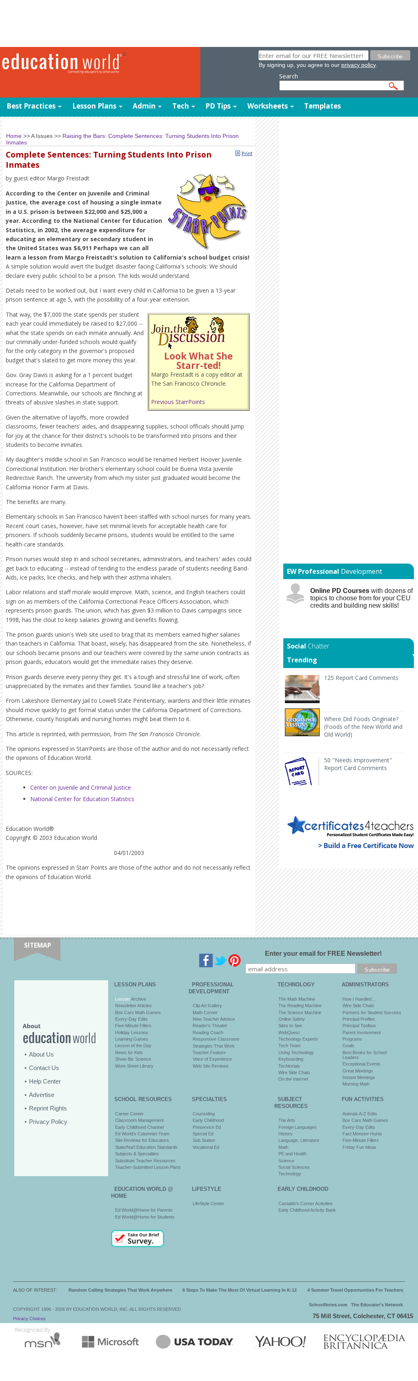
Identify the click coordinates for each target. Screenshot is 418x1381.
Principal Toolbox (359, 1025)
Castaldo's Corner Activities (305, 1203)
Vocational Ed (206, 1147)
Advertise (41, 1094)
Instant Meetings (358, 1077)
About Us (41, 1054)
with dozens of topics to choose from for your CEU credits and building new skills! (361, 598)
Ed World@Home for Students (145, 1216)
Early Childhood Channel (139, 1127)
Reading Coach (208, 1032)
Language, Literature (298, 1140)
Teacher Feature (209, 1052)
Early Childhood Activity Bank (307, 1210)
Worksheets (267, 105)
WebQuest (289, 1032)
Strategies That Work (214, 1046)
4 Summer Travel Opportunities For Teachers (355, 1290)
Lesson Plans (94, 105)
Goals (348, 1045)
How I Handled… (359, 999)
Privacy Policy (48, 1121)
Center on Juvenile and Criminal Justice (80, 787)
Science (286, 1160)
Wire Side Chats (294, 1072)
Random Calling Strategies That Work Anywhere (120, 1290)
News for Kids (129, 1052)
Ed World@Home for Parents (144, 1210)
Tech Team (289, 1045)
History (285, 1133)
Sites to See (290, 1025)
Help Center (45, 1081)
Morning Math (355, 1083)
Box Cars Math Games (138, 1012)
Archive (138, 999)
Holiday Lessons (131, 1032)
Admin (144, 105)
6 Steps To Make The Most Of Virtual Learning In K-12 (239, 1290)
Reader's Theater (210, 1025)
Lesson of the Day (133, 1045)
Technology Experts (298, 1039)
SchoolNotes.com (328, 1304)
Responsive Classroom (216, 1039)
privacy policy (358, 65)
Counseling (204, 1113)
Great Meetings (357, 1070)
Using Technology (296, 1052)
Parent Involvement (361, 1032)
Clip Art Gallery (207, 1005)
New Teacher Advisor (214, 1019)
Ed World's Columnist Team (142, 1133)
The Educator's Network (377, 1304)
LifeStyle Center (208, 1203)
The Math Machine (296, 999)
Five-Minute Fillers (133, 1025)
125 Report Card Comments (361, 678)
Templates (322, 105)
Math (283, 1147)
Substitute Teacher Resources (145, 1160)
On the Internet (293, 1079)
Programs (352, 1039)
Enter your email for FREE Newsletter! (323, 953)
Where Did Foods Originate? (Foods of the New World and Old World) (363, 726)
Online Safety (291, 1019)
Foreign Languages (297, 1127)
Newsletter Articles (133, 1005)
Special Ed (203, 1133)
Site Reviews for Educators (142, 1140)
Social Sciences (294, 1167)
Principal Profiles (358, 1019)
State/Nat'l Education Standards (146, 1147)
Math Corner (205, 1012)
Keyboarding (290, 1059)
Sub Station (204, 1140)
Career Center (129, 1113)
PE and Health (292, 1153)
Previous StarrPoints (178, 402)
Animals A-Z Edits (359, 1113)
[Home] (61, 63)
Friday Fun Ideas (359, 1147)
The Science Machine (299, 1012)
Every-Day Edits (131, 1019)
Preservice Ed (207, 1127)
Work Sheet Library (134, 1066)
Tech (180, 105)
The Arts (286, 1120)
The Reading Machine (300, 1005)
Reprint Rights (48, 1108)
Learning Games (131, 1039)
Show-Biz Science (133, 1059)
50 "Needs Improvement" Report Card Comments (358, 764)
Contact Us (44, 1067)
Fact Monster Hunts (362, 1133)
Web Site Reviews (211, 1066)
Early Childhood (208, 1120)
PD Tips (218, 105)
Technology (289, 1173)
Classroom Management (139, 1120)
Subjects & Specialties (137, 1153)
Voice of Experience (212, 1059)
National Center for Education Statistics (82, 799)
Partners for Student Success (371, 1012)
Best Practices (31, 105)
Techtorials (289, 1066)
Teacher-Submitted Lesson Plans (148, 1167)
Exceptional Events (361, 1063)
